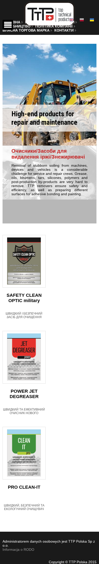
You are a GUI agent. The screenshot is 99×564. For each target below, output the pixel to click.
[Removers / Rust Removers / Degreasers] (71, 20)
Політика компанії (54, 26)
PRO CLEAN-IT (24, 487)
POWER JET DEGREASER (24, 394)
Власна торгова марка (26, 30)
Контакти (64, 30)
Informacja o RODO (18, 549)
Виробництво (16, 26)
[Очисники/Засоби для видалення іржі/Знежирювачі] (92, 20)
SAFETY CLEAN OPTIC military (24, 298)
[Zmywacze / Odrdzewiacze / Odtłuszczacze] (81, 20)
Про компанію (39, 22)
